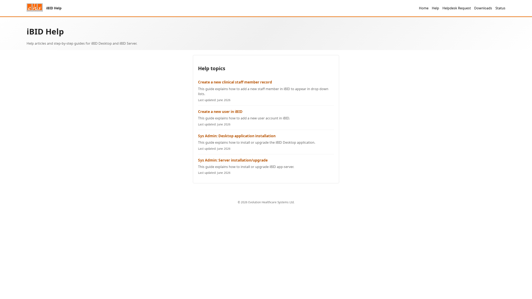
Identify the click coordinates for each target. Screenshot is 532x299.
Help (435, 8)
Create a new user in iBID (220, 111)
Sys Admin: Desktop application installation (237, 136)
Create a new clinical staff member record (235, 82)
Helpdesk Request (456, 8)
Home (424, 8)
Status (500, 8)
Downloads (483, 8)
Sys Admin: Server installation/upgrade (233, 160)
